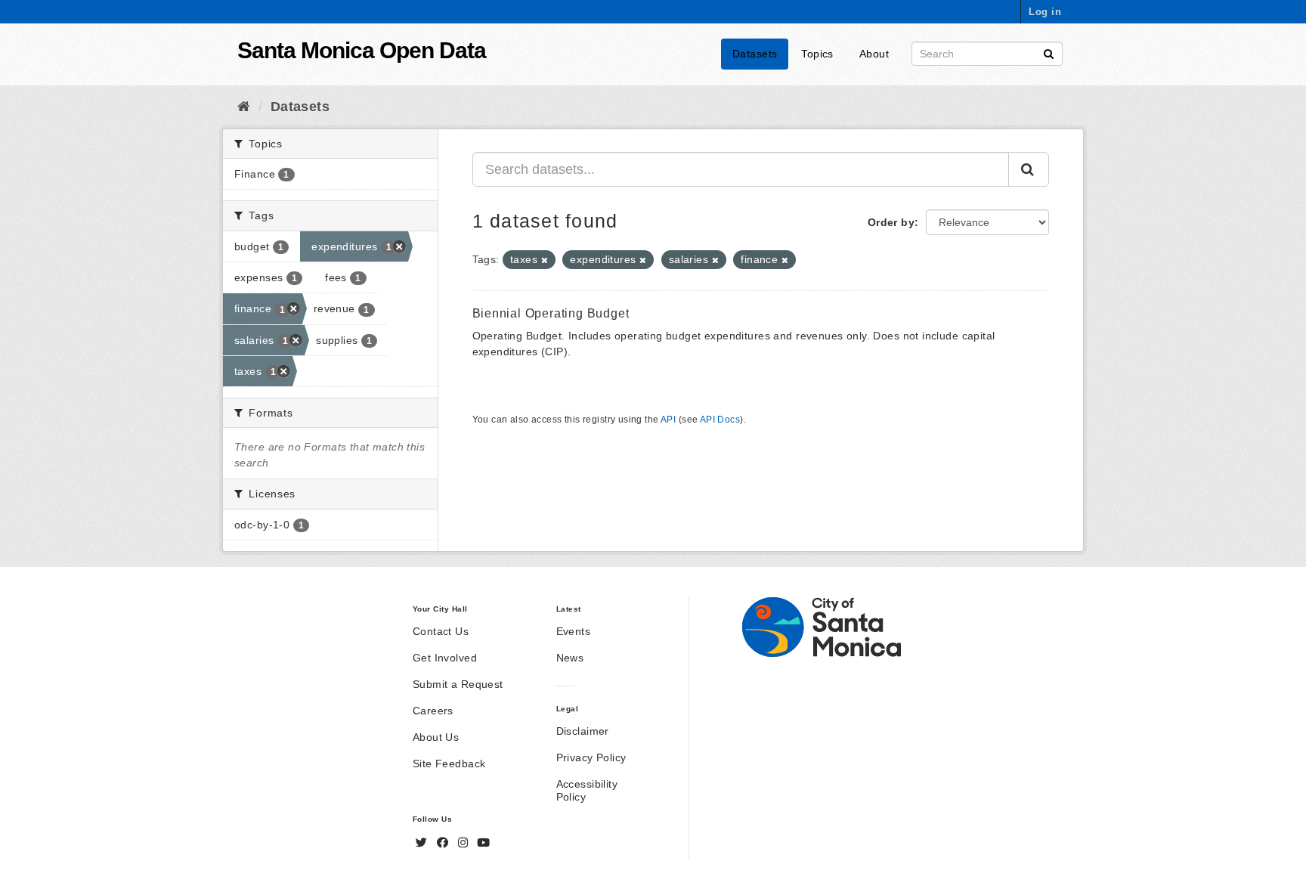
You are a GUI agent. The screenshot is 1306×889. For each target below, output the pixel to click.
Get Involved (445, 658)
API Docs (720, 419)
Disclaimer (582, 731)
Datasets (754, 54)
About (874, 54)
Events (573, 631)
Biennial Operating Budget (551, 313)
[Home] (243, 106)
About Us (436, 737)
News (570, 658)
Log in (1045, 11)
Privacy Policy (591, 757)
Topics (817, 54)
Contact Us (441, 631)
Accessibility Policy (586, 790)
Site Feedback (449, 763)
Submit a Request (458, 684)
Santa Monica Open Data (361, 50)
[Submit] (1048, 52)
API (668, 419)
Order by (891, 222)
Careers (433, 711)
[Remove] (544, 260)
